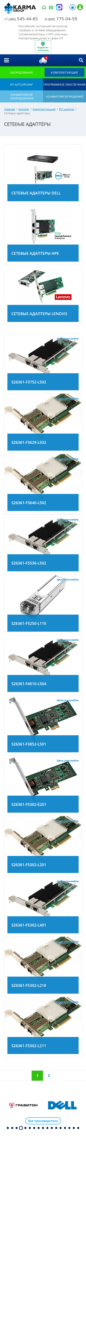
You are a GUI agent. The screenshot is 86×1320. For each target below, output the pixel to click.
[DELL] (62, 1105)
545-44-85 (21, 19)
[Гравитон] (23, 1105)
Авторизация (73, 7)
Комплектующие (44, 109)
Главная (9, 109)
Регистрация (80, 7)
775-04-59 (61, 19)
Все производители (43, 1121)
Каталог (23, 109)
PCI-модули (66, 109)
